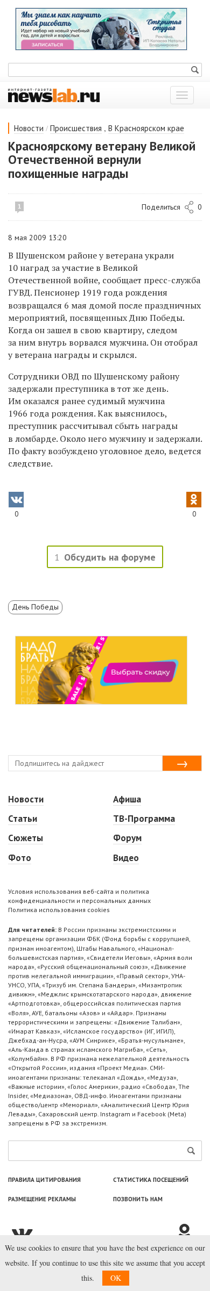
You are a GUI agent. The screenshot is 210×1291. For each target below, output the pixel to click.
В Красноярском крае (146, 128)
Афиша (127, 799)
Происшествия (76, 128)
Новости (29, 128)
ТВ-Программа (144, 818)
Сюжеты (25, 838)
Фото (19, 858)
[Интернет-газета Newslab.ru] (54, 94)
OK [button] (115, 1278)
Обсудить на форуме (110, 557)
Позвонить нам (138, 1199)
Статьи (22, 818)
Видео (126, 858)
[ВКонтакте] (91, 1233)
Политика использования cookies (59, 910)
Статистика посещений (150, 1180)
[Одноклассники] (188, 1233)
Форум (127, 838)
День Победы (35, 607)
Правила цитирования (44, 1180)
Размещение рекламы (42, 1199)
